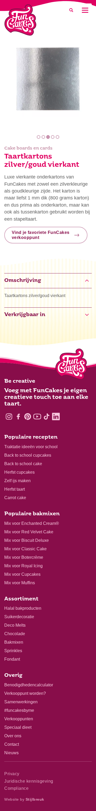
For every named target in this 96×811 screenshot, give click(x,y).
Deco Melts (15, 625)
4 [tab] (52, 137)
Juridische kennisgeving (28, 781)
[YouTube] (37, 416)
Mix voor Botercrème (23, 557)
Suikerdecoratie (19, 616)
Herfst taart (14, 489)
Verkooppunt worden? (25, 693)
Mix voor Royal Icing (23, 566)
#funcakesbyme (19, 710)
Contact (11, 744)
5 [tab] (57, 137)
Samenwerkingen (21, 702)
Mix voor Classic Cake (25, 549)
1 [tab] (38, 137)
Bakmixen (13, 642)
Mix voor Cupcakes (22, 574)
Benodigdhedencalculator (28, 685)
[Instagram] (9, 416)
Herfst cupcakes (19, 472)
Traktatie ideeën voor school (31, 446)
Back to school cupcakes (27, 455)
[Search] (71, 10)
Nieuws (11, 753)
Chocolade (14, 633)
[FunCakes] (20, 20)
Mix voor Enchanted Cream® (31, 523)
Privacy (11, 773)
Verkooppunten (18, 719)
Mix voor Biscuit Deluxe (26, 540)
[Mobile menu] (85, 10)
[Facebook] (18, 416)
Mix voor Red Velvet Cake (28, 532)
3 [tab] (48, 137)
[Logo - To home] (71, 365)
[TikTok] (46, 416)
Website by (24, 799)
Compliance (16, 788)
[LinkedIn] (56, 416)
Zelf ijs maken (17, 480)
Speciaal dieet (17, 727)
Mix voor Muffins (19, 583)
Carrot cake (15, 497)
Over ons (12, 736)
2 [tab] (43, 137)
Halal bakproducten (22, 608)
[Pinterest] (27, 416)
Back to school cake (23, 463)
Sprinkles (13, 650)
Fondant (12, 659)
